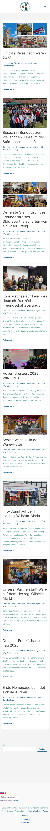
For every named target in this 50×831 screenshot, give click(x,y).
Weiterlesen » (8, 89)
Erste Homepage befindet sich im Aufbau (24, 689)
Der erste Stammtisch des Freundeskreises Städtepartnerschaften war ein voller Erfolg (25, 219)
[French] (4, 793)
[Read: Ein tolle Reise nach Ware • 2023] (25, 35)
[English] (1, 793)
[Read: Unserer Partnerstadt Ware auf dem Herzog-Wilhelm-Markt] (25, 572)
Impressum (25, 819)
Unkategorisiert (21, 63)
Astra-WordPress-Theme (38, 811)
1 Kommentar (8, 63)
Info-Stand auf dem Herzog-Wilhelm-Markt (21, 513)
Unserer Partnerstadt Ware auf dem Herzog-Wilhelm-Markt (25, 594)
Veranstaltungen (33, 231)
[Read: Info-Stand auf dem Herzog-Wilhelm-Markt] (25, 494)
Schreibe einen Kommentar (14, 147)
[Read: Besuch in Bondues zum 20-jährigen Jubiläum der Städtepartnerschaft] (25, 113)
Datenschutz (25, 822)
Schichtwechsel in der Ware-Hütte (21, 442)
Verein (29, 697)
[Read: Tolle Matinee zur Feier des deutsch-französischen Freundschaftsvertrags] (25, 279)
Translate (15, 800)
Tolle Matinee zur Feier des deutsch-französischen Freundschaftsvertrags (25, 301)
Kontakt (25, 816)
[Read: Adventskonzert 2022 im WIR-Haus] (25, 358)
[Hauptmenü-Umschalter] (45, 6)
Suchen (6, 745)
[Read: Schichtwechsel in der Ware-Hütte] (25, 425)
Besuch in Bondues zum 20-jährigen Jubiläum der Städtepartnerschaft (23, 137)
